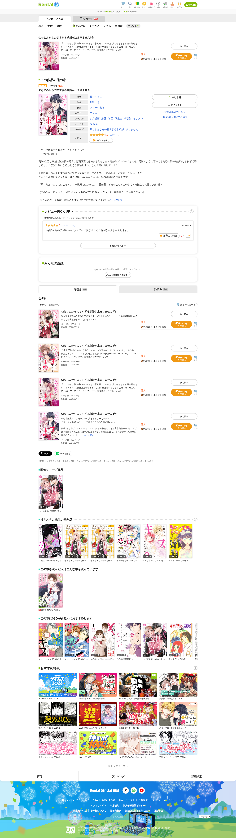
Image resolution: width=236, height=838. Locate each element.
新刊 (39, 776)
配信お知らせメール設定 (174, 116)
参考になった (170, 235)
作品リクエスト (127, 800)
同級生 (118, 118)
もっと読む (116, 199)
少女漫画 (95, 118)
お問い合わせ (108, 800)
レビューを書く (102, 140)
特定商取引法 (80, 810)
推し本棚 (176, 97)
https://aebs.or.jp (83, 832)
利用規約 (114, 805)
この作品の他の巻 (53, 80)
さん (68, 225)
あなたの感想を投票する (116, 274)
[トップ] (46, 4)
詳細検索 (197, 776)
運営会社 (158, 810)
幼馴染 (127, 118)
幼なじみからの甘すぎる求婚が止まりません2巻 (89, 345)
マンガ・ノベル (55, 19)
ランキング (118, 776)
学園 (110, 118)
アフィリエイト (98, 805)
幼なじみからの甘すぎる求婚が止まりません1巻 (89, 311)
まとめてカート (188, 304)
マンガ (93, 113)
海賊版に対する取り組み (137, 810)
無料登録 (192, 4)
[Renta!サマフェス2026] (56, 4)
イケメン (138, 118)
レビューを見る (117, 245)
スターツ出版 (97, 107)
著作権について (98, 810)
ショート (90, 19)
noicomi (94, 123)
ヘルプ (85, 800)
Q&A (95, 800)
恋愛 (103, 118)
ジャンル (132, 26)
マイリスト (176, 105)
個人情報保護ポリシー (134, 805)
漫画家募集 (115, 810)
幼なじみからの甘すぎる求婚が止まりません (114, 129)
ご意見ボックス (146, 800)
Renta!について (70, 800)
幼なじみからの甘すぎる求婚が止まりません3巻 (89, 379)
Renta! (41, 460)
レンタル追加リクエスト (174, 111)
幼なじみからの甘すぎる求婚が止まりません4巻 (89, 413)
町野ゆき (95, 102)
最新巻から (54, 304)
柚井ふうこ (96, 96)
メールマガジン (166, 800)
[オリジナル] (79, 26)
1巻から (42, 304)
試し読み (184, 46)
